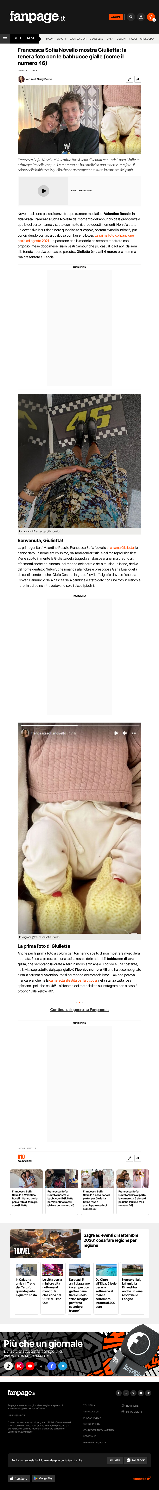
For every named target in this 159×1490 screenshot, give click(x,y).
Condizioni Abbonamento (98, 1430)
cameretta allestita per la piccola (73, 980)
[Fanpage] (21, 1393)
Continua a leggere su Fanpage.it (79, 1009)
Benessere (96, 38)
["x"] (40, 1366)
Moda (49, 38)
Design (121, 38)
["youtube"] (30, 1366)
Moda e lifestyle (27, 1148)
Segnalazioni (91, 1411)
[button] (137, 79)
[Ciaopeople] (142, 1479)
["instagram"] (19, 1366)
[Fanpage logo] (32, 17)
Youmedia (89, 1405)
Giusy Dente (44, 79)
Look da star (78, 38)
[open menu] (5, 39)
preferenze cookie (94, 1442)
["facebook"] (51, 1366)
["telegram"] (62, 1366)
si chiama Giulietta (120, 548)
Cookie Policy (91, 1423)
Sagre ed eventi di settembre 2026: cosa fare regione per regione (111, 1240)
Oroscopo (147, 38)
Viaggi (133, 38)
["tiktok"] (8, 1366)
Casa (110, 38)
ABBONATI (115, 17)
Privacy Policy (92, 1417)
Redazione (89, 1436)
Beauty (61, 38)
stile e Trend (24, 38)
